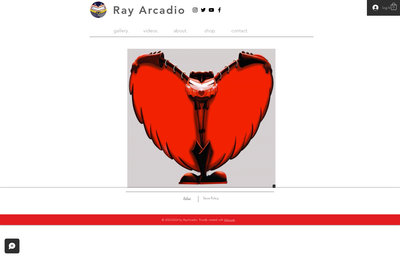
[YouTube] (211, 10)
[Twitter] (203, 10)
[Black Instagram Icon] (195, 10)
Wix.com (229, 220)
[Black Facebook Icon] (219, 10)
